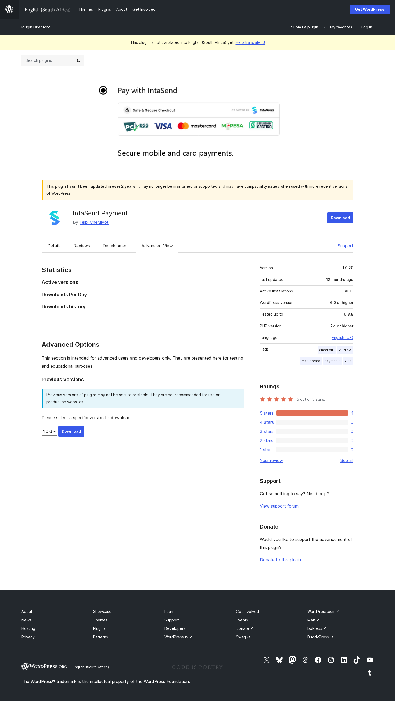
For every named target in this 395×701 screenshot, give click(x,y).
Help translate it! (250, 42)
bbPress (317, 628)
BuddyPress (320, 637)
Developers (174, 628)
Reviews (81, 245)
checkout (326, 350)
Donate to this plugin (280, 559)
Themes (100, 620)
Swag (243, 637)
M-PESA (344, 350)
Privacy (28, 637)
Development (116, 245)
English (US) (342, 337)
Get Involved (247, 611)
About (26, 611)
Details (54, 245)
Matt (313, 620)
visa (348, 361)
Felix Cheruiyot (94, 222)
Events (242, 620)
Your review (271, 460)
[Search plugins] (78, 60)
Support (345, 245)
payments (332, 361)
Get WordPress (370, 9)
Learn (169, 611)
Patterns (100, 637)
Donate (245, 628)
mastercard (311, 361)
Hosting (28, 628)
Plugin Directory (35, 27)
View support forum (279, 506)
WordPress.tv (178, 637)
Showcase (102, 611)
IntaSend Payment (100, 213)
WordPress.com (323, 611)
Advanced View (157, 245)
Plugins (99, 628)
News (26, 620)
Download (340, 217)
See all (346, 460)
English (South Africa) (91, 667)
